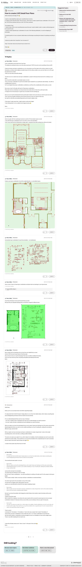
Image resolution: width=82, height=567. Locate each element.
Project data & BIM (63, 31)
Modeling (61, 16)
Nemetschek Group (76, 565)
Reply (52, 50)
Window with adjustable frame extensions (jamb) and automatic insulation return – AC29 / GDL (67, 20)
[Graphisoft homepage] (76, 563)
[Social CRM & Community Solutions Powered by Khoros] (3, 562)
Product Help (43, 2)
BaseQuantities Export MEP (66, 29)
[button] (44, 50)
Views (13, 50)
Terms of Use (37, 565)
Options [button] (54, 7)
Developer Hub (36, 2)
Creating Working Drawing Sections (68, 25)
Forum (11, 2)
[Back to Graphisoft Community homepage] (5, 2)
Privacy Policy (30, 565)
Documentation (62, 12)
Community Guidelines (46, 565)
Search (68, 2)
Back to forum (10, 550)
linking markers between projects (67, 10)
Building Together (27, 2)
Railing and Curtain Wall (65, 14)
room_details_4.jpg (11, 288)
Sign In (78, 2)
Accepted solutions (29, 550)
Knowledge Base (17, 2)
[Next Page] (33, 537)
